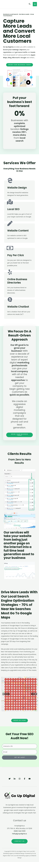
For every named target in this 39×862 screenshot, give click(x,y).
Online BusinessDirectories (17, 281)
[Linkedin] (14, 779)
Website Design (17, 187)
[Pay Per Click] (9, 248)
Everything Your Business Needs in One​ (19, 170)
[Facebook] (24, 779)
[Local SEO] (9, 202)
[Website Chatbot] (9, 299)
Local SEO (13, 209)
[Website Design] (9, 180)
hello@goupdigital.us (19, 834)
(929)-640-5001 (19, 831)
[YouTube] (29, 779)
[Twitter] (10, 779)
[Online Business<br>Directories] (9, 272)
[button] (3, 694)
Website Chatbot (18, 306)
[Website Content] (9, 223)
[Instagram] (19, 779)
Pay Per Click (15, 255)
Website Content (18, 230)
